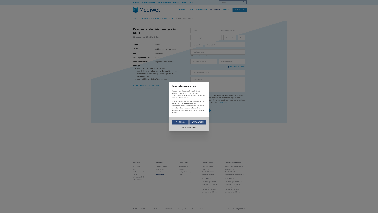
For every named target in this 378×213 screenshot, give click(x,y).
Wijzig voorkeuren (189, 127)
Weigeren (180, 122)
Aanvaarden (198, 122)
